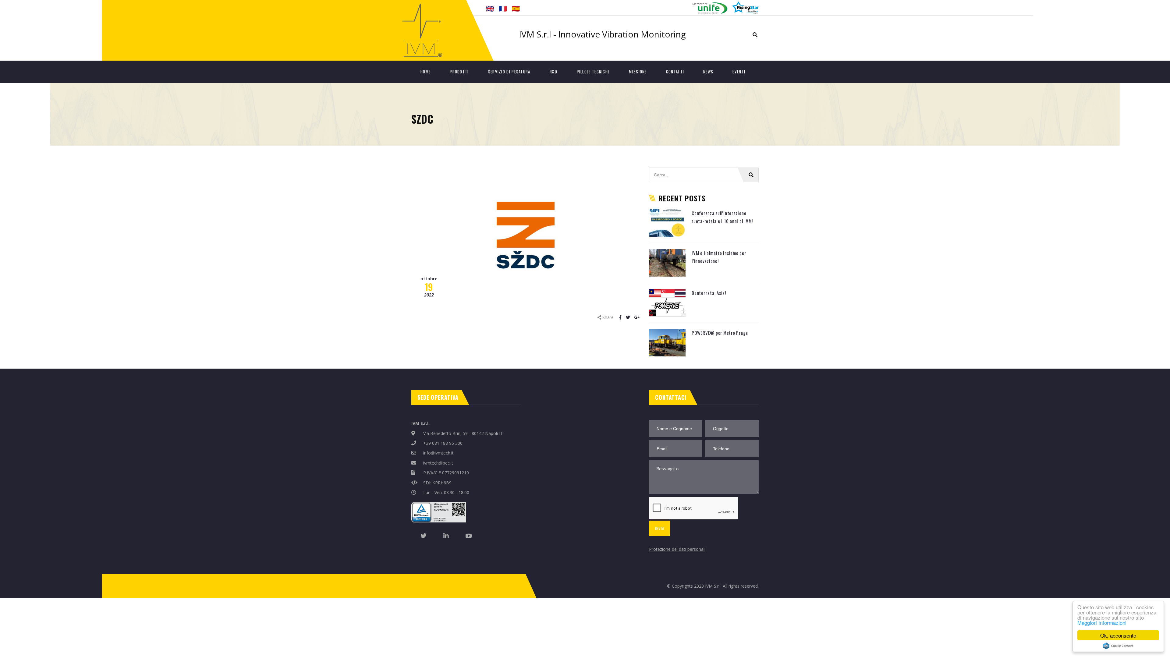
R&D (554, 72)
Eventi (738, 72)
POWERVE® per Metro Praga (720, 332)
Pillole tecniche (593, 72)
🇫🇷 (503, 8)
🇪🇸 (516, 8)
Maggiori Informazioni (1101, 622)
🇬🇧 (490, 8)
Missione (638, 72)
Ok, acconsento (1118, 635)
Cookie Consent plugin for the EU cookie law (1118, 645)
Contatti (675, 72)
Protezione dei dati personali (677, 549)
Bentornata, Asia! (709, 292)
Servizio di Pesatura (509, 72)
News (708, 72)
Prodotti (459, 72)
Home (425, 72)
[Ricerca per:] (704, 171)
